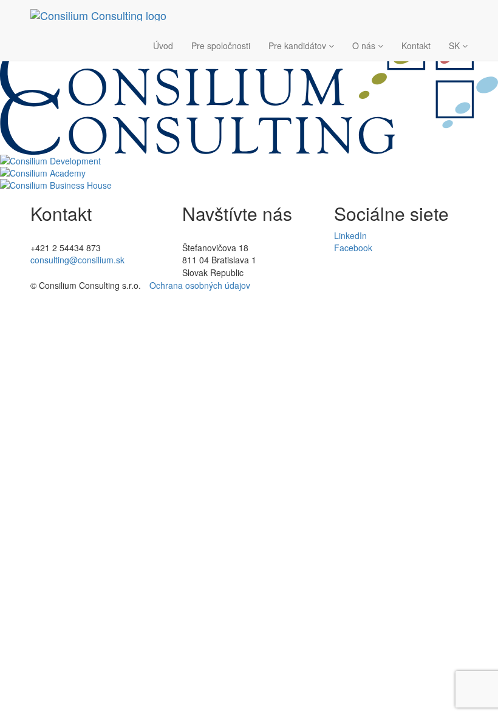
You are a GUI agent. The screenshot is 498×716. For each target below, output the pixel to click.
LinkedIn (350, 235)
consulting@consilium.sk (77, 260)
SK (455, 45)
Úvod (163, 45)
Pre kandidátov (298, 45)
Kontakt (416, 45)
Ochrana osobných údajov (199, 285)
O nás (365, 45)
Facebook (353, 247)
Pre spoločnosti (220, 45)
